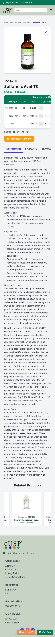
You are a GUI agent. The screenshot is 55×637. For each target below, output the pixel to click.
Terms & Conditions (15, 576)
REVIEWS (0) (31, 149)
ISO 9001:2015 (12, 606)
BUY (13, 513)
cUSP (13, 22)
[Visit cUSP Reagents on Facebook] (14, 132)
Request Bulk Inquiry (20, 138)
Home (6, 22)
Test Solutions (23, 22)
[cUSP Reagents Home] (7, 10)
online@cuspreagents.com (20, 553)
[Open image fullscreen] (46, 32)
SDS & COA (10, 589)
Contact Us (10, 569)
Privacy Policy (12, 573)
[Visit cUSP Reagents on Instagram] (18, 132)
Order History (12, 622)
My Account (11, 618)
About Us (10, 565)
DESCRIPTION (13, 149)
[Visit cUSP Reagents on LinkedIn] (23, 132)
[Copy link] (27, 132)
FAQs (8, 593)
